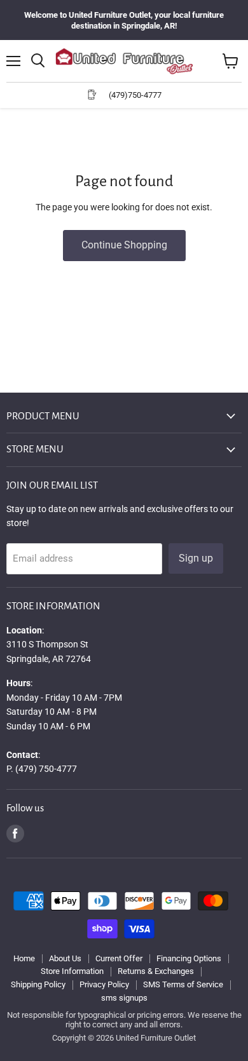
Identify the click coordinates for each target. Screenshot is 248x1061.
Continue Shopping (124, 245)
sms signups (124, 998)
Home (24, 958)
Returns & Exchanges (156, 971)
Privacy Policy (104, 984)
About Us (65, 958)
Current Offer (118, 958)
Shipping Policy (38, 984)
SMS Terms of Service (183, 984)
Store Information (72, 971)
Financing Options (188, 958)
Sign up (196, 558)
